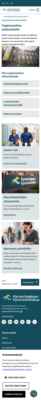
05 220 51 (10, 308)
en (12, 3)
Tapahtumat (7, 342)
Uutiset (5, 337)
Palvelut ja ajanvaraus (13, 268)
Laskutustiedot (8, 316)
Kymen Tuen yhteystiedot (15, 163)
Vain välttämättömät (16, 385)
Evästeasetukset (17, 377)
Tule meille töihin (9, 347)
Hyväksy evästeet (14, 394)
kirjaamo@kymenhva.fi (12, 311)
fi (3, 3)
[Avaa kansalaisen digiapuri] (33, 393)
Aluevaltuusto (10, 214)
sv (7, 3)
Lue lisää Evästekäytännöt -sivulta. (17, 369)
